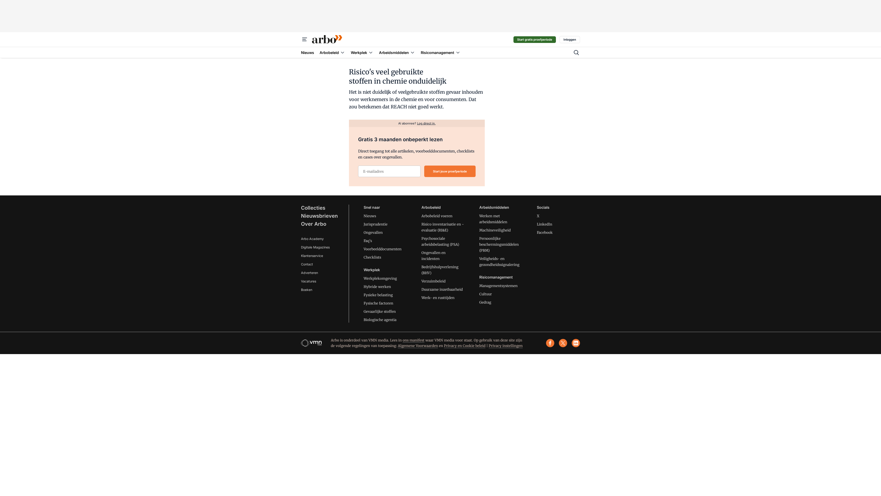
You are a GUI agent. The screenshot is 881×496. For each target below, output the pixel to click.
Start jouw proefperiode (450, 171)
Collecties (313, 208)
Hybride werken (377, 287)
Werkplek (372, 270)
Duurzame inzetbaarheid (442, 289)
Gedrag (485, 302)
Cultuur (485, 294)
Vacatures (308, 281)
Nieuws (370, 216)
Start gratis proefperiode (534, 39)
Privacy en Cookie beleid (464, 346)
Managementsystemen (498, 286)
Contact (307, 264)
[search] (576, 52)
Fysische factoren (378, 303)
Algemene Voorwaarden (418, 346)
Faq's (368, 241)
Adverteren (309, 273)
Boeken (306, 290)
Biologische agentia (380, 320)
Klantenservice (312, 256)
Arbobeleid (431, 207)
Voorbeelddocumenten (382, 249)
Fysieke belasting (378, 295)
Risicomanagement (496, 277)
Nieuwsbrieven (319, 216)
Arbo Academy (312, 239)
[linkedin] (576, 343)
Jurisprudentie (376, 224)
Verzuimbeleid (433, 281)
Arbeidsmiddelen (494, 207)
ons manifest (413, 340)
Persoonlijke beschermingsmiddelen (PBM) (499, 244)
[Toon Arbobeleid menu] (342, 52)
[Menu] (304, 39)
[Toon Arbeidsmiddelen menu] (412, 52)
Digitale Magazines (315, 247)
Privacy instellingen (506, 346)
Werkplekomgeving (380, 278)
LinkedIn (544, 224)
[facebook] (550, 343)
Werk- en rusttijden (437, 298)
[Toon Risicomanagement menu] (458, 52)
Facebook (545, 232)
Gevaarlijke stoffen (380, 311)
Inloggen (569, 39)
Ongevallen (373, 232)
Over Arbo (313, 224)
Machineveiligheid (495, 230)
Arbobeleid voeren (436, 216)
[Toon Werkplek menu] (371, 52)
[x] (563, 343)
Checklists (372, 257)
